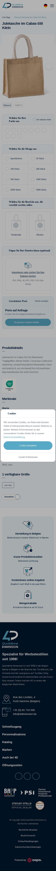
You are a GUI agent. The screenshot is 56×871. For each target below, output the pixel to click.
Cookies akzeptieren (28, 445)
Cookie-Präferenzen (28, 457)
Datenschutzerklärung (14, 437)
